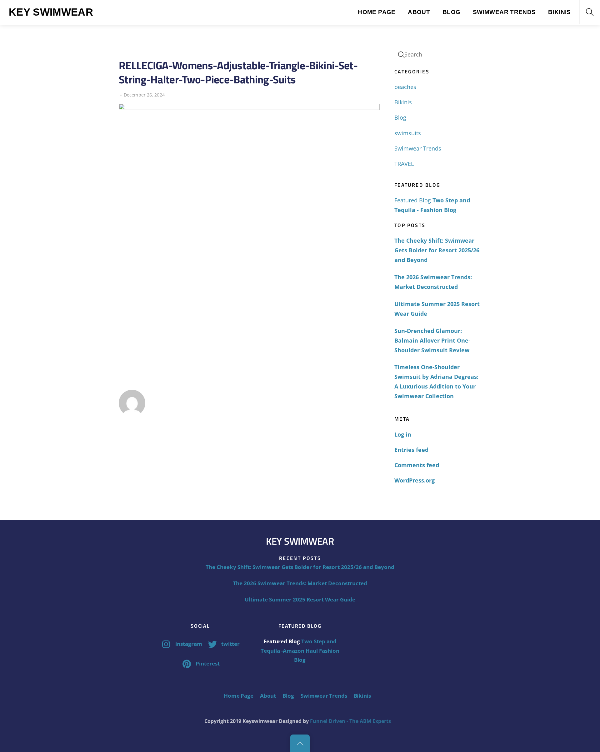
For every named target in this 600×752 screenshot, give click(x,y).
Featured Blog (412, 200)
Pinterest (207, 663)
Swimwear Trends (504, 12)
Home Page (376, 12)
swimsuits (407, 133)
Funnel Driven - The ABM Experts (350, 721)
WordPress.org (414, 480)
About (419, 12)
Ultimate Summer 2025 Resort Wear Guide (437, 308)
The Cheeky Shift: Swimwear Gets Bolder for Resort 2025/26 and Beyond (436, 250)
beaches (405, 87)
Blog (451, 12)
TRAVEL (404, 163)
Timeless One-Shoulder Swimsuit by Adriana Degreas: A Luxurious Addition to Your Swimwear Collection (436, 381)
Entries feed (411, 449)
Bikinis (559, 12)
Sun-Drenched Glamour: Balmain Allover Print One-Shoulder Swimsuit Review (432, 340)
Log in (402, 434)
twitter (230, 643)
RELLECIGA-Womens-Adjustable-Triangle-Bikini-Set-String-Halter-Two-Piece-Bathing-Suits (238, 72)
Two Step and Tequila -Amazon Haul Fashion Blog (300, 650)
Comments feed (416, 465)
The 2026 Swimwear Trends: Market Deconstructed (433, 281)
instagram (188, 643)
